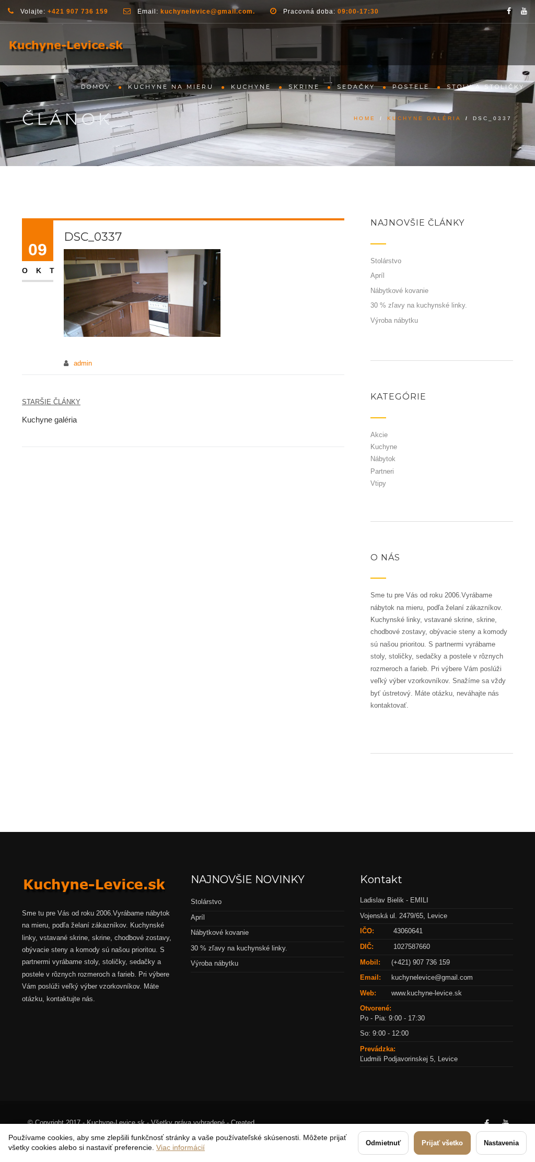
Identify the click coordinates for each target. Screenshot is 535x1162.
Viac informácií (180, 1147)
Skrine (304, 86)
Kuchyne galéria (424, 118)
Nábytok (383, 459)
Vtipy (378, 483)
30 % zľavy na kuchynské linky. (418, 305)
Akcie (379, 435)
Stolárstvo (385, 261)
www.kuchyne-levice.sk (426, 993)
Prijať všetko (442, 1143)
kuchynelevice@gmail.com (432, 977)
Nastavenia (501, 1143)
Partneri (382, 471)
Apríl (377, 275)
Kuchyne (251, 86)
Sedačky (356, 86)
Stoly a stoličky (486, 86)
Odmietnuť (383, 1143)
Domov (96, 86)
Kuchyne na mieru (171, 86)
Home (365, 118)
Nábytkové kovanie (399, 291)
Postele (410, 86)
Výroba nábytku (394, 320)
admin (83, 363)
